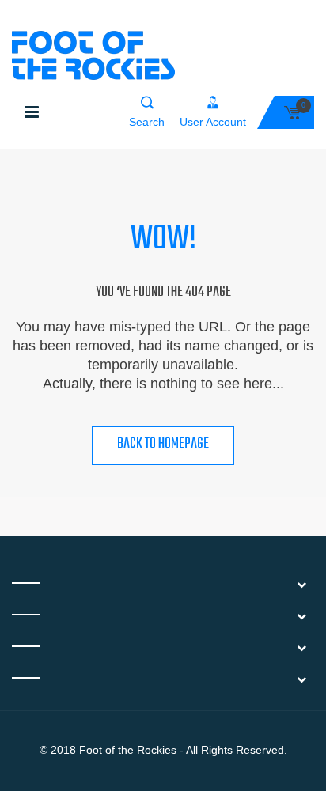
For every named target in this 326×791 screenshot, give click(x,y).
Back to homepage (163, 444)
